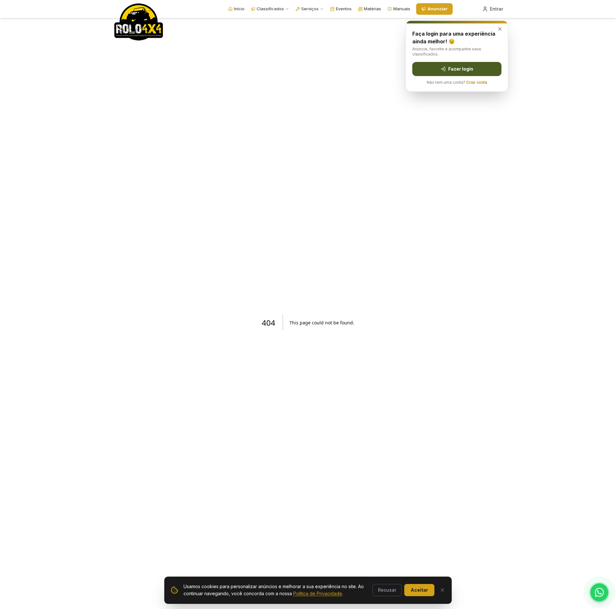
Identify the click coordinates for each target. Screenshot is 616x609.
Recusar (387, 590)
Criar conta (476, 82)
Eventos (344, 8)
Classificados (270, 8)
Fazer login (460, 69)
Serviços (310, 8)
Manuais (401, 8)
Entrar (496, 9)
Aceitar (419, 590)
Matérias (372, 8)
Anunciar (438, 8)
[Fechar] (442, 590)
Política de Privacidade (317, 593)
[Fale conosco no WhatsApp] (599, 592)
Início (239, 8)
